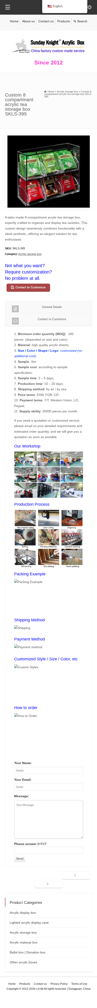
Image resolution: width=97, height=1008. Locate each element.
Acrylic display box (23, 912)
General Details (52, 307)
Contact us (46, 21)
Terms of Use (79, 983)
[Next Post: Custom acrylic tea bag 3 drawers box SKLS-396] (49, 884)
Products (63, 21)
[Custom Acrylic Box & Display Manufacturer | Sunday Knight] (48, 54)
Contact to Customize (31, 287)
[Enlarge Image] (48, 136)
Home (14, 21)
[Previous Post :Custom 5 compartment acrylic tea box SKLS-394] (76, 875)
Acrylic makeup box (23, 942)
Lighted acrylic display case (29, 922)
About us (28, 21)
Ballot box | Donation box (27, 952)
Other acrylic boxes (23, 962)
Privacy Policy (59, 983)
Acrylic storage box (30, 254)
